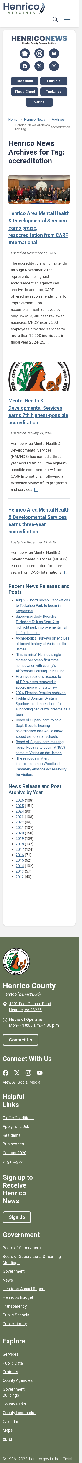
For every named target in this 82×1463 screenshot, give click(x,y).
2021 (20, 828)
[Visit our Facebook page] (5, 1073)
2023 (20, 817)
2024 (20, 811)
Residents (12, 1135)
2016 (20, 855)
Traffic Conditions (18, 1118)
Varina (39, 102)
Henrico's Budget (18, 1297)
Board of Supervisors (22, 1248)
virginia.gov (13, 1161)
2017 (20, 849)
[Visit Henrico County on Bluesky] (54, 53)
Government (14, 1271)
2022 (20, 822)
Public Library (15, 1324)
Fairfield (53, 81)
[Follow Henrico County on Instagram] (54, 66)
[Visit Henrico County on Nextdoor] (25, 53)
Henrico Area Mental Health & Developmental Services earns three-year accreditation (38, 521)
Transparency (15, 1306)
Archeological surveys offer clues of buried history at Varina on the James (42, 643)
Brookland (25, 81)
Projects (10, 1372)
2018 (20, 844)
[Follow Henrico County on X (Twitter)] (39, 66)
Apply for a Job (16, 1126)
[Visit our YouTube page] (39, 1073)
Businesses (13, 1144)
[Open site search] (55, 20)
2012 (20, 877)
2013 (20, 871)
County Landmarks (19, 1412)
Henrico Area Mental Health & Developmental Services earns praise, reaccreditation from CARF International (38, 228)
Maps (8, 1430)
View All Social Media (21, 1082)
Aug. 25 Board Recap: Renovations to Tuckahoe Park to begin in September (43, 605)
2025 (20, 806)
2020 (20, 833)
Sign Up (17, 1217)
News (8, 1280)
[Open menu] (67, 20)
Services (11, 1354)
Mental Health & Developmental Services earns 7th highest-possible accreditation (38, 411)
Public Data (13, 1363)
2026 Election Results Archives (41, 693)
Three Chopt (25, 92)
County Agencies (18, 1380)
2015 (20, 860)
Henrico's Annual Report (24, 1289)
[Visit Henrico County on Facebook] (25, 66)
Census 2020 (14, 1153)
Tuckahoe (54, 92)
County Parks (14, 1404)
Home (13, 120)
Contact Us (20, 1040)
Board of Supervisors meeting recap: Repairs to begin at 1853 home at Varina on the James (40, 747)
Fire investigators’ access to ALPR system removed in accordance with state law (38, 682)
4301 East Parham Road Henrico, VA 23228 (30, 1006)
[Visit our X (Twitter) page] (17, 1073)
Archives (58, 120)
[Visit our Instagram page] (28, 1073)
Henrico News (34, 120)
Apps (7, 1439)
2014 (20, 866)
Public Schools (16, 1315)
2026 (20, 800)
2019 (20, 838)
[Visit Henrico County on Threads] (39, 53)
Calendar (10, 1421)
